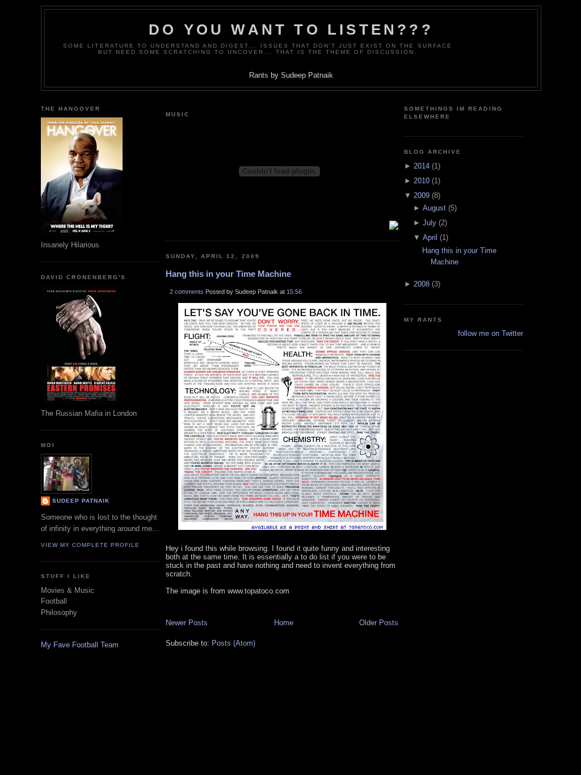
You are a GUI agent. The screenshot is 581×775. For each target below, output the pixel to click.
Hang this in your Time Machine (228, 274)
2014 (422, 166)
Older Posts (378, 622)
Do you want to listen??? (291, 29)
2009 (422, 195)
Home (283, 622)
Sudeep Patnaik (81, 501)
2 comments (187, 291)
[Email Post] (167, 607)
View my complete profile (90, 545)
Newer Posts (187, 622)
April (430, 237)
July (429, 222)
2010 (422, 180)
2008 (422, 284)
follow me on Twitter (490, 333)
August (434, 208)
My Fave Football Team (80, 645)
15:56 (294, 291)
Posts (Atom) (233, 643)
